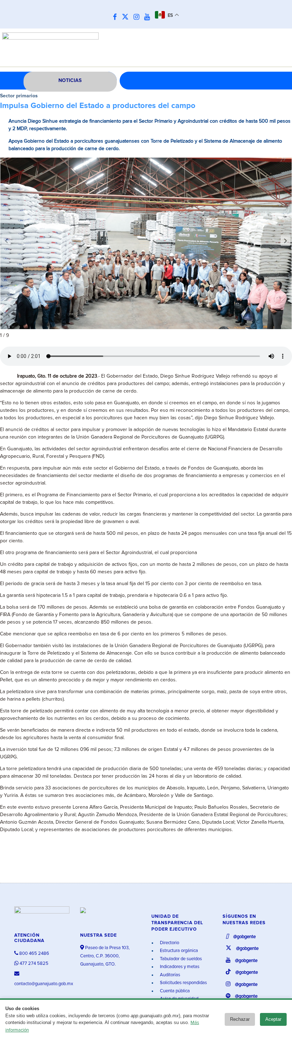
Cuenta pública (174, 991)
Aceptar (273, 1019)
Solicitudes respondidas (183, 983)
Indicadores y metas (179, 966)
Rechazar (240, 1019)
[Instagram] (138, 17)
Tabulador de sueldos (180, 959)
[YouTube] (148, 17)
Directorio (169, 943)
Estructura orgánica (178, 950)
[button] (286, 240)
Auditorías (169, 975)
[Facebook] (116, 17)
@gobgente (244, 937)
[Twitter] (127, 17)
